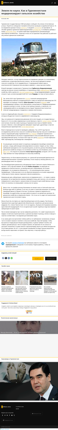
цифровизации (45, 90)
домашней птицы (11, 31)
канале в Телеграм (18, 243)
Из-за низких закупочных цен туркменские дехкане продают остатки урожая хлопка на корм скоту (50, 289)
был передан (33, 134)
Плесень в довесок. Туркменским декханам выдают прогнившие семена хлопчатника (7, 289)
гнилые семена (46, 121)
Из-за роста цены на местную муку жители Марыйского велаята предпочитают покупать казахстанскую (22, 289)
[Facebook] (9, 415)
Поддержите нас (8, 420)
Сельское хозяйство (7, 235)
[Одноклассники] (2, 415)
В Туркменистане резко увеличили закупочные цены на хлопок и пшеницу (36, 289)
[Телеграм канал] (5, 415)
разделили (40, 137)
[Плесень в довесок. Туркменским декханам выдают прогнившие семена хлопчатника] (7, 284)
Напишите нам (37, 413)
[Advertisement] (23, 346)
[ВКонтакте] (7, 415)
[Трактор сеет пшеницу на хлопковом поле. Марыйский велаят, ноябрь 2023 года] (29, 76)
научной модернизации (26, 92)
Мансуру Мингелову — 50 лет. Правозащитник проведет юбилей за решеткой (23, 332)
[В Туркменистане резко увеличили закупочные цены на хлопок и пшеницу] (36, 284)
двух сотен (6, 151)
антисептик (37, 28)
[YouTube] (12, 415)
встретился (26, 114)
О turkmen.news (20, 406)
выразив (43, 102)
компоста (24, 28)
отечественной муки (27, 127)
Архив (17, 408)
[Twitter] (14, 415)
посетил (27, 98)
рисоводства (37, 29)
